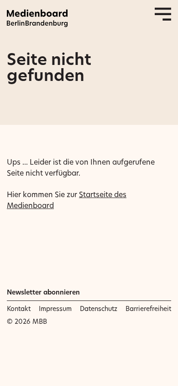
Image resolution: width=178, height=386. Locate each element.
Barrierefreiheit (148, 308)
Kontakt (19, 308)
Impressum (55, 308)
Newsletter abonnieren (43, 292)
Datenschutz (98, 308)
